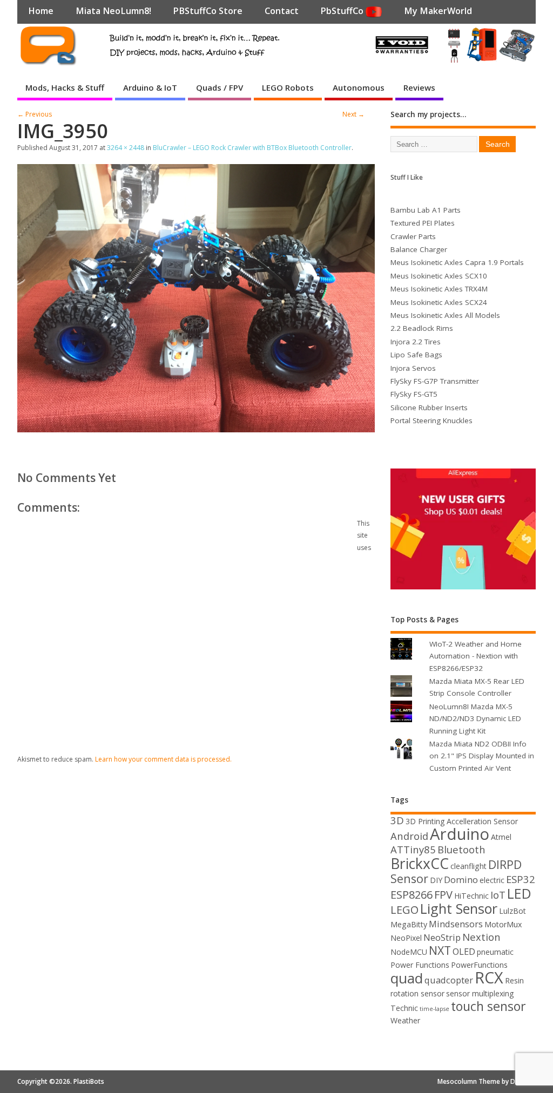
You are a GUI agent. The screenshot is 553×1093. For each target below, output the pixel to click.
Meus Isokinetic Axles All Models (445, 315)
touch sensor (488, 1006)
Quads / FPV (219, 87)
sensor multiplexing (480, 993)
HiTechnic (471, 896)
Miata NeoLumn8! (113, 11)
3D (397, 820)
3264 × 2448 (125, 147)
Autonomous (359, 87)
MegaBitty (408, 924)
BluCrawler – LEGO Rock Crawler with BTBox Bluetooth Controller (252, 147)
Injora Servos (413, 368)
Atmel (501, 837)
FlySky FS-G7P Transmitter (434, 381)
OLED (464, 951)
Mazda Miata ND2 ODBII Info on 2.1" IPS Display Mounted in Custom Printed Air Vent (481, 756)
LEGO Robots (288, 87)
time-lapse (434, 1009)
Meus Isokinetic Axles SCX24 (438, 302)
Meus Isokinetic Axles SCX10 (438, 276)
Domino (461, 879)
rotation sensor (417, 993)
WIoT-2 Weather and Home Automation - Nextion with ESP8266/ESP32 (475, 656)
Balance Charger (418, 249)
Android (409, 836)
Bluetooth (461, 849)
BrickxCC (419, 863)
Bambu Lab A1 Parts (425, 210)
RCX (489, 977)
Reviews (419, 87)
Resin (514, 980)
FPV (443, 894)
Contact (282, 11)
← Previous (34, 114)
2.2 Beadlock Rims (421, 328)
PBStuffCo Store (207, 11)
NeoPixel (406, 938)
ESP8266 (411, 894)
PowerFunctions (479, 965)
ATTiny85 (413, 849)
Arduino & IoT (150, 87)
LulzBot (512, 911)
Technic (404, 1008)
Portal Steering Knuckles (431, 420)
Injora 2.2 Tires (415, 342)
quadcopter (448, 980)
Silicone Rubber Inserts (429, 407)
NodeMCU (408, 952)
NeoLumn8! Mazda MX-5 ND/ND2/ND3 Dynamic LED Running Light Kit (475, 719)
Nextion (481, 936)
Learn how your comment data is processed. (163, 759)
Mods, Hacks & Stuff (64, 87)
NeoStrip (442, 937)
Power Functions (419, 965)
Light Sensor (458, 908)
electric (492, 880)
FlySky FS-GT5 (413, 394)
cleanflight (468, 866)
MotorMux (503, 924)
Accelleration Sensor (482, 821)
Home (40, 11)
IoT (497, 894)
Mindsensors (456, 924)
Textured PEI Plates (422, 223)
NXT (440, 950)
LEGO (404, 909)
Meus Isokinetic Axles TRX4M (439, 289)
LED (519, 893)
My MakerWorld (438, 11)
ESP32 (520, 879)
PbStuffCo (343, 11)
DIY (436, 880)
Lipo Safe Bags (416, 354)
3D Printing (425, 821)
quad (406, 978)
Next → (353, 114)
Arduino (459, 834)
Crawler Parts (413, 236)
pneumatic (495, 952)
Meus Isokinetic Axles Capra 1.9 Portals (457, 262)
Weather (405, 1020)
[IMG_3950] (196, 429)
